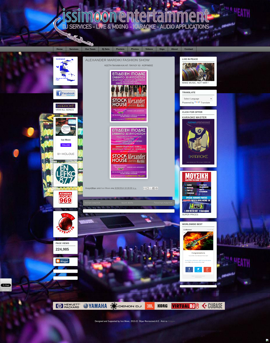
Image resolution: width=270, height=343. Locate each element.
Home (60, 49)
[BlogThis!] (147, 188)
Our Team (90, 49)
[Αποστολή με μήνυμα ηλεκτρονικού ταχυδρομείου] (144, 188)
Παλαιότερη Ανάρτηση (163, 203)
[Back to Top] (267, 340)
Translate (205, 102)
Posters (120, 49)
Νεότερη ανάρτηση (93, 203)
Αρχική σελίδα (127, 203)
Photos (135, 49)
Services (73, 49)
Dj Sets (106, 49)
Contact (189, 49)
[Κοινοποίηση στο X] (150, 188)
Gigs (162, 49)
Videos (149, 49)
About (174, 49)
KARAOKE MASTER (194, 117)
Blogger (171, 321)
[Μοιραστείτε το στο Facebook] (153, 188)
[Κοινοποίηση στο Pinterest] (156, 188)
